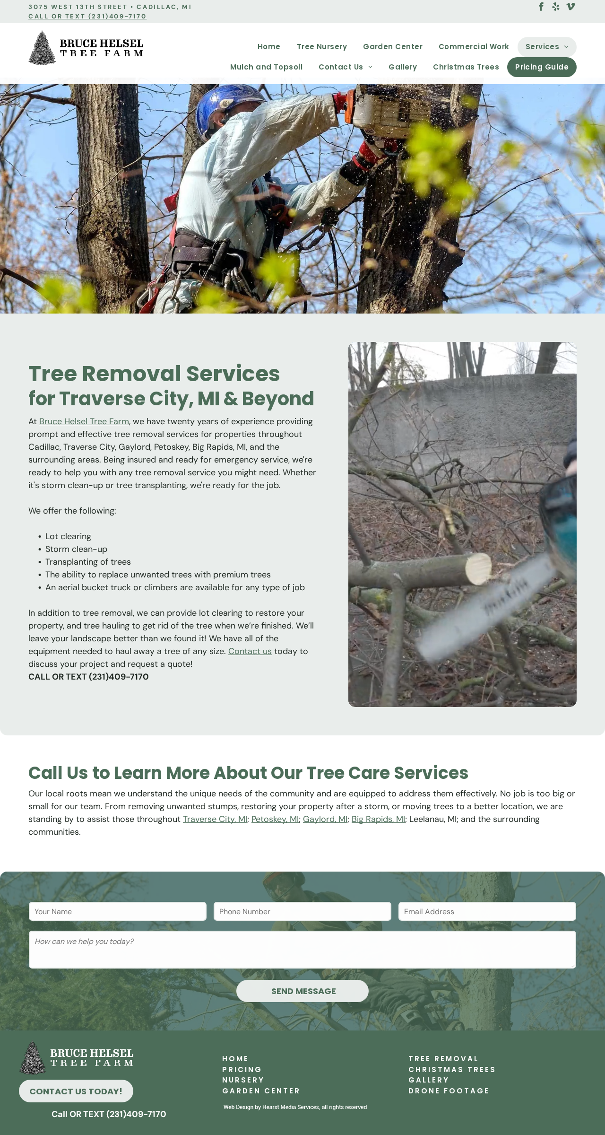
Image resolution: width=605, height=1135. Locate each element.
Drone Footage (449, 1091)
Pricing (242, 1069)
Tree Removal (443, 1059)
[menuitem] (269, 47)
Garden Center (261, 1091)
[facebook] (541, 7)
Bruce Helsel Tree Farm (84, 421)
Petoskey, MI (275, 819)
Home (235, 1059)
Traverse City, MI (215, 819)
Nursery (243, 1080)
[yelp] (556, 7)
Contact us (250, 651)
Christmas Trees (452, 1069)
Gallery (428, 1080)
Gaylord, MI (325, 819)
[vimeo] (570, 7)
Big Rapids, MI (378, 819)
